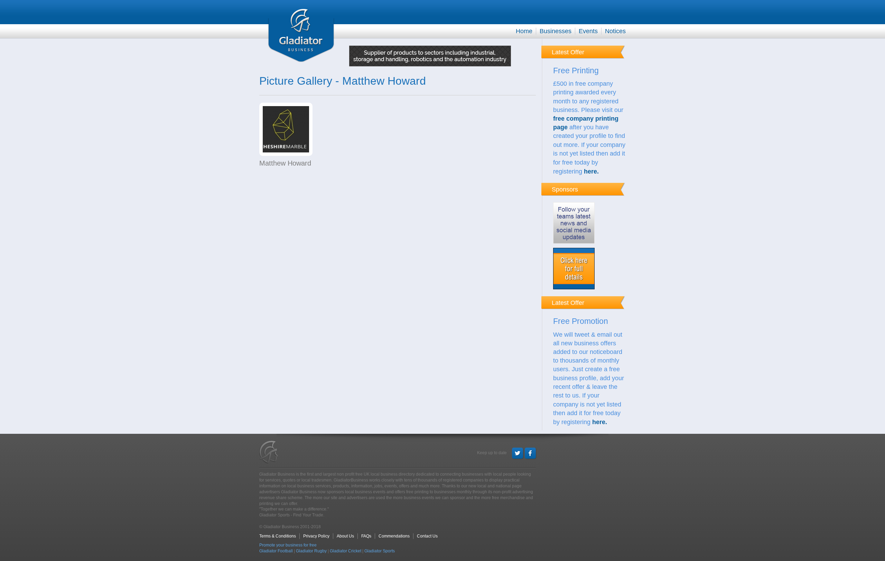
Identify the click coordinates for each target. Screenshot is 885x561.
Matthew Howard (285, 163)
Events (588, 31)
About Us (345, 536)
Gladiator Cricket (345, 551)
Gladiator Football (276, 551)
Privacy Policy (316, 536)
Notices (615, 31)
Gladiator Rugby (311, 551)
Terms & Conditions (277, 536)
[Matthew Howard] (286, 130)
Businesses (555, 31)
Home (524, 31)
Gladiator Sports (379, 551)
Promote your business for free (288, 545)
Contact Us (427, 536)
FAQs (366, 536)
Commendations (394, 536)
